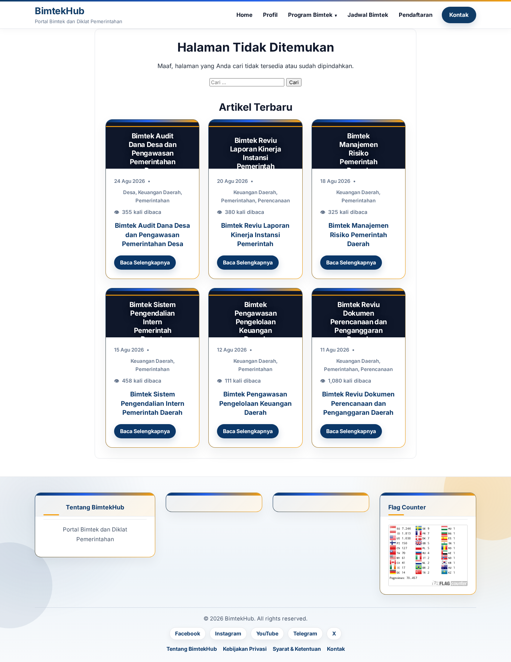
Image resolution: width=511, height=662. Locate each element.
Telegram (305, 633)
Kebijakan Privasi (245, 649)
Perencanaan (274, 200)
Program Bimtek (310, 14)
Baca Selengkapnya (145, 262)
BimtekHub (60, 10)
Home (244, 14)
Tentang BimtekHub (191, 649)
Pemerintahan (152, 200)
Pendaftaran (415, 14)
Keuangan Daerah (159, 192)
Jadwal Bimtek (368, 14)
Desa (129, 192)
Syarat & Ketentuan (297, 649)
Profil (270, 14)
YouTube (267, 633)
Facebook (187, 633)
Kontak (459, 14)
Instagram (228, 633)
